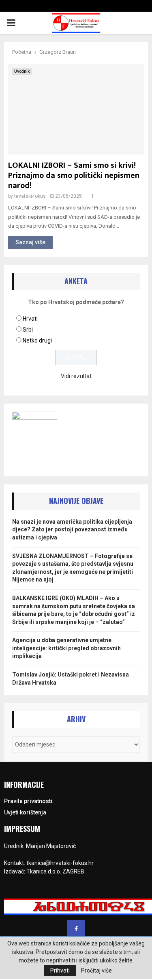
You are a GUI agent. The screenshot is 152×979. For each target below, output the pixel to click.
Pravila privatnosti (28, 801)
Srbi (28, 329)
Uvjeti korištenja (25, 812)
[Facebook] (76, 929)
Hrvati (30, 318)
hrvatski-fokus (30, 196)
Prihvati (60, 970)
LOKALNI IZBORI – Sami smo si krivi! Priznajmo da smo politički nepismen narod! (73, 175)
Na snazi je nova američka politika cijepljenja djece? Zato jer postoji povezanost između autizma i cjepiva (72, 529)
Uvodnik (22, 71)
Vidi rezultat (76, 376)
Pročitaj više (96, 970)
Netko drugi (37, 340)
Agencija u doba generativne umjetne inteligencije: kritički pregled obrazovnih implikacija (66, 648)
